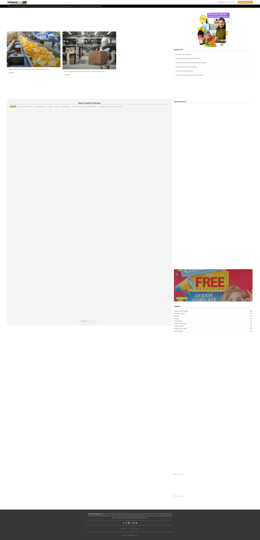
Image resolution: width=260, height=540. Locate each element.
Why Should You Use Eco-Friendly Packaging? (186, 67)
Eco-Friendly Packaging (81, 6)
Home (8, 6)
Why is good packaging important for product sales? (187, 58)
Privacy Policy (123, 528)
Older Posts (84, 321)
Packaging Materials (69, 6)
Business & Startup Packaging (19, 6)
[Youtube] (128, 523)
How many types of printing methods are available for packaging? (191, 62)
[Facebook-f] (123, 523)
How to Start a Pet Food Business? (183, 54)
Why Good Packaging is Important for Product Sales (31, 237)
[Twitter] (126, 523)
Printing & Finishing (58, 6)
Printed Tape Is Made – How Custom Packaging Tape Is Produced (190, 160)
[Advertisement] (47, 20)
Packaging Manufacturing (95, 6)
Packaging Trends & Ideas (34, 6)
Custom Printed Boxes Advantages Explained (29, 168)
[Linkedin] (134, 523)
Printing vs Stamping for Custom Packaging (185, 265)
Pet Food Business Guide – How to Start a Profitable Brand (188, 209)
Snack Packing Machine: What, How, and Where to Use (29, 69)
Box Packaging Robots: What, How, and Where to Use (84, 71)
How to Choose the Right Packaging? (184, 71)
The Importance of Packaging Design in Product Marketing (189, 75)
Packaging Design (46, 6)
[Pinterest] (136, 523)
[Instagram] (131, 523)
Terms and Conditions (135, 528)
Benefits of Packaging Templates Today (26, 311)
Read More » (12, 72)
